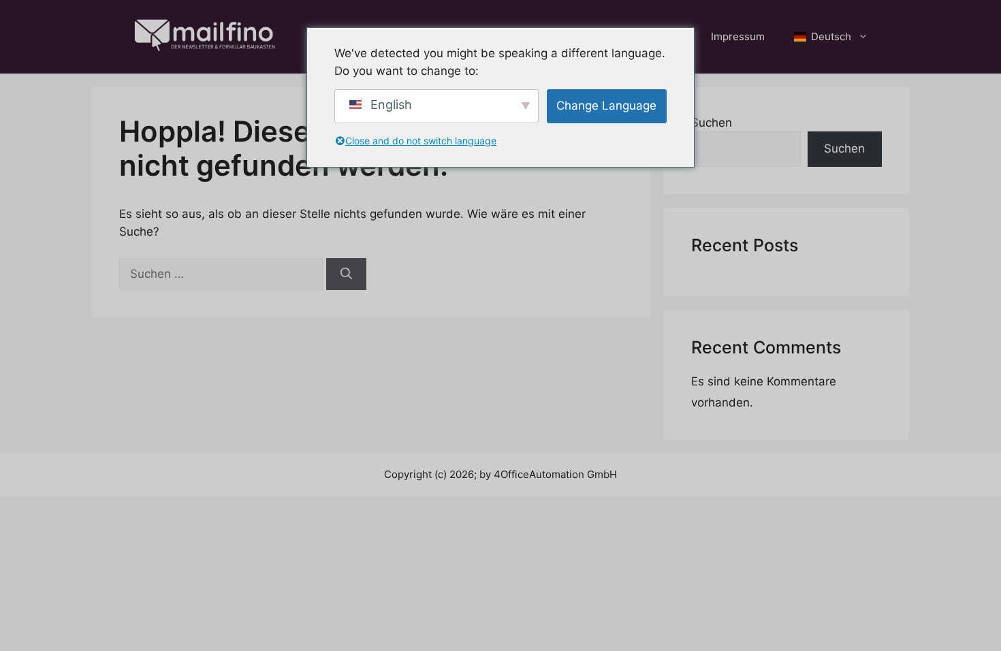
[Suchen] (346, 274)
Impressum (738, 36)
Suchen (711, 122)
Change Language (606, 105)
